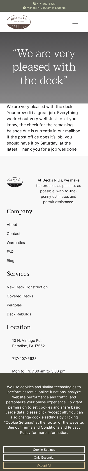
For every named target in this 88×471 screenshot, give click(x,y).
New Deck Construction (27, 287)
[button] (75, 22)
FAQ (10, 251)
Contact (14, 233)
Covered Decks (20, 296)
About (12, 224)
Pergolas (14, 305)
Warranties (16, 242)
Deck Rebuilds (19, 314)
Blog (10, 260)
